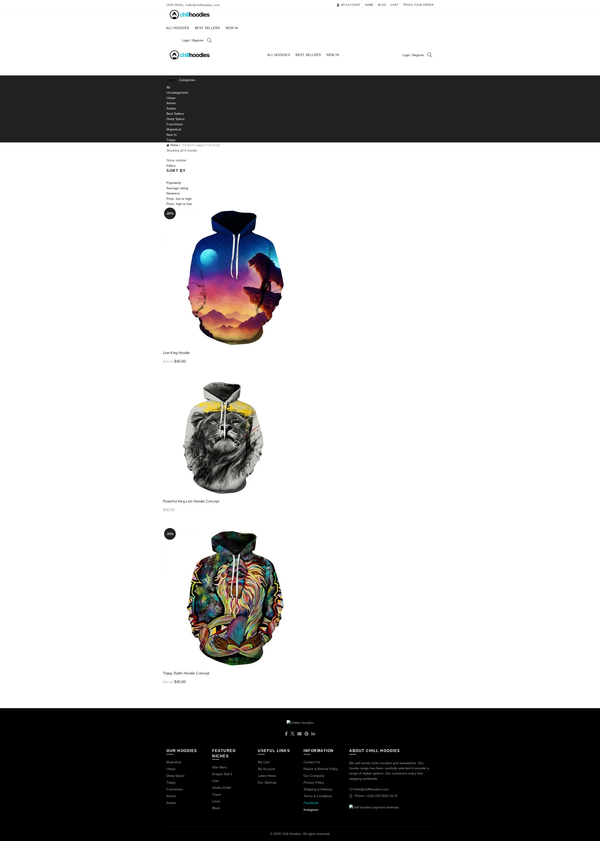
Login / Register (192, 40)
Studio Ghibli (221, 787)
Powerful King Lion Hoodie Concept (191, 501)
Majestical (173, 129)
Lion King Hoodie (176, 353)
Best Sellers (207, 28)
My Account (266, 769)
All (168, 87)
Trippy (171, 140)
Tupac (216, 794)
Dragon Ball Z (222, 774)
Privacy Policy (314, 782)
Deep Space (175, 119)
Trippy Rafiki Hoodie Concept (186, 673)
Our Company (314, 776)
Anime (171, 103)
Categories (187, 80)
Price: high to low (179, 204)
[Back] (172, 80)
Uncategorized (177, 92)
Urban (171, 98)
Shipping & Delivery (318, 789)
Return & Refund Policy (321, 769)
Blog (382, 5)
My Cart (264, 762)
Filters (171, 165)
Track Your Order (418, 5)
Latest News (267, 776)
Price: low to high (179, 199)
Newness (173, 193)
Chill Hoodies (291, 834)
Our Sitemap (267, 782)
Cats (215, 781)
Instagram (311, 809)
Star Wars (219, 767)
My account (350, 5)
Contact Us (312, 762)
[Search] (209, 40)
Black (216, 808)
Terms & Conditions (318, 796)
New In (232, 28)
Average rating (177, 188)
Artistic (171, 108)
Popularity (173, 183)
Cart (394, 5)
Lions (216, 801)
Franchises (174, 124)
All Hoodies (177, 28)
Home (369, 5)
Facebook (311, 803)
